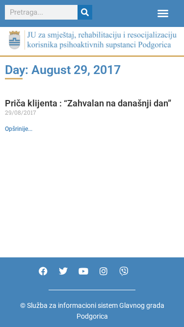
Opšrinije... (18, 129)
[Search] (85, 12)
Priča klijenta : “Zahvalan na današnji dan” (88, 103)
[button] (163, 13)
